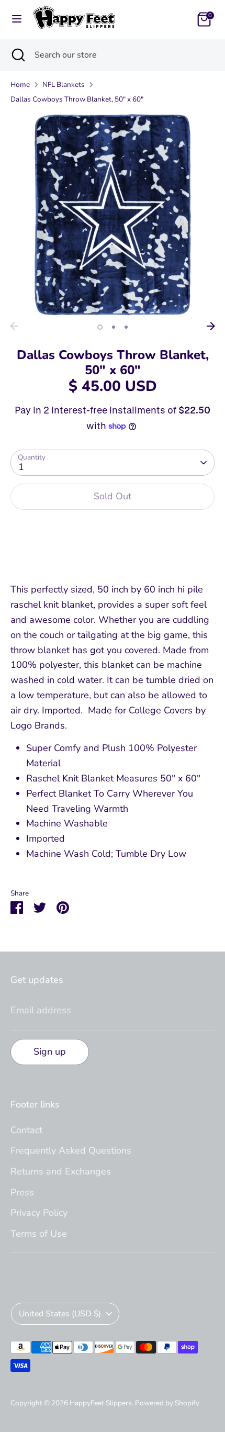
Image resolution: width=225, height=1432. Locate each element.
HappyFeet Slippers (101, 1403)
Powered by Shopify (167, 1403)
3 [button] (126, 327)
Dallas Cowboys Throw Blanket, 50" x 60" (76, 99)
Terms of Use (38, 1233)
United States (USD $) (60, 1313)
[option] (112, 215)
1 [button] (100, 327)
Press (22, 1192)
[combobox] (122, 55)
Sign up (49, 1051)
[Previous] (14, 326)
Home (20, 85)
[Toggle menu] (16, 19)
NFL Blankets (63, 85)
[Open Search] (17, 55)
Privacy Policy (39, 1212)
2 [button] (113, 327)
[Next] (210, 326)
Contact (26, 1130)
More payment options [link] (112, 556)
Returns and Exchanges (60, 1171)
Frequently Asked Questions (70, 1150)
